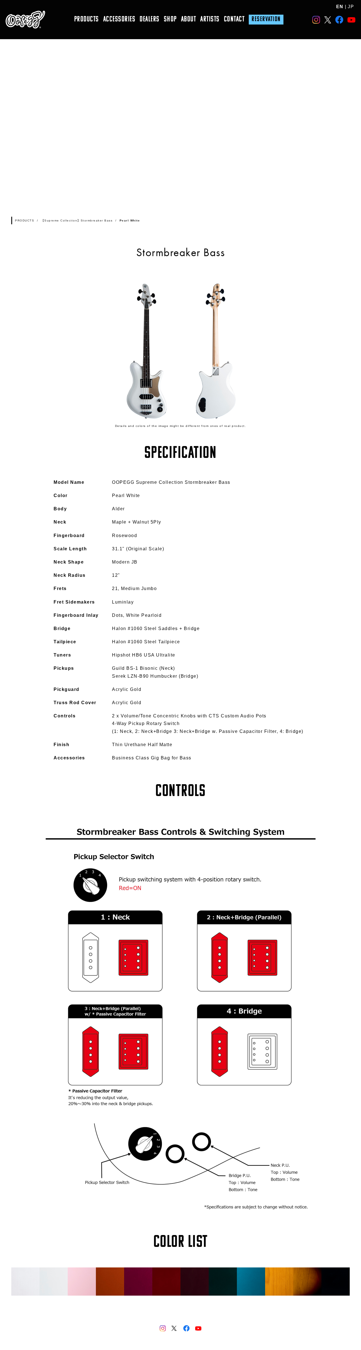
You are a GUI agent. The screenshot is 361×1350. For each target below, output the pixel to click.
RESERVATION (266, 19)
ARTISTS (210, 19)
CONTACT (234, 19)
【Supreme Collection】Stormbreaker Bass (77, 220)
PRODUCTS (86, 19)
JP (351, 6)
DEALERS (150, 19)
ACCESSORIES (119, 19)
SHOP (170, 19)
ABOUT (188, 19)
